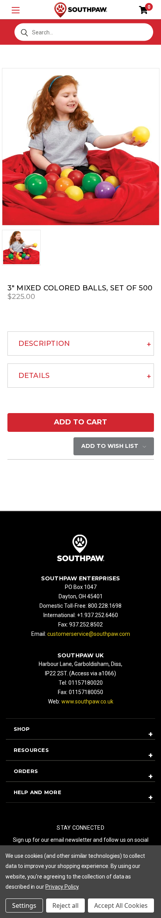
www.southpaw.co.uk (87, 701)
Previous (15, 899)
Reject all (65, 905)
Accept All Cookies (121, 905)
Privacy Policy (61, 887)
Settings (24, 905)
